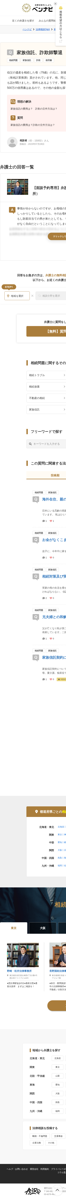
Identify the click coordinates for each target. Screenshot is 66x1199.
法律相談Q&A (43, 29)
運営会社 (34, 1169)
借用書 (49, 60)
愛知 (60, 842)
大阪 (60, 850)
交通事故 (58, 1136)
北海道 (61, 827)
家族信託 (27, 60)
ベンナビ (27, 29)
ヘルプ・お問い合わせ (17, 1169)
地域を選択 (17, 296)
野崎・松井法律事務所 (19, 970)
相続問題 (13, 60)
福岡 (60, 866)
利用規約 (44, 1169)
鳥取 (60, 858)
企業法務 (36, 1143)
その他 (51, 1143)
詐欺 (38, 60)
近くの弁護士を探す (23, 20)
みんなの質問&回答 (49, 20)
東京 (60, 835)
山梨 (57, 1076)
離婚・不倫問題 (39, 1136)
